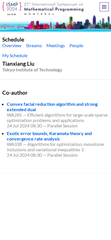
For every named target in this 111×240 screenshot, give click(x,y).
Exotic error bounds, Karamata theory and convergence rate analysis (49, 136)
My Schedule (14, 55)
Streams (34, 45)
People (76, 45)
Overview (11, 45)
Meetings (55, 45)
